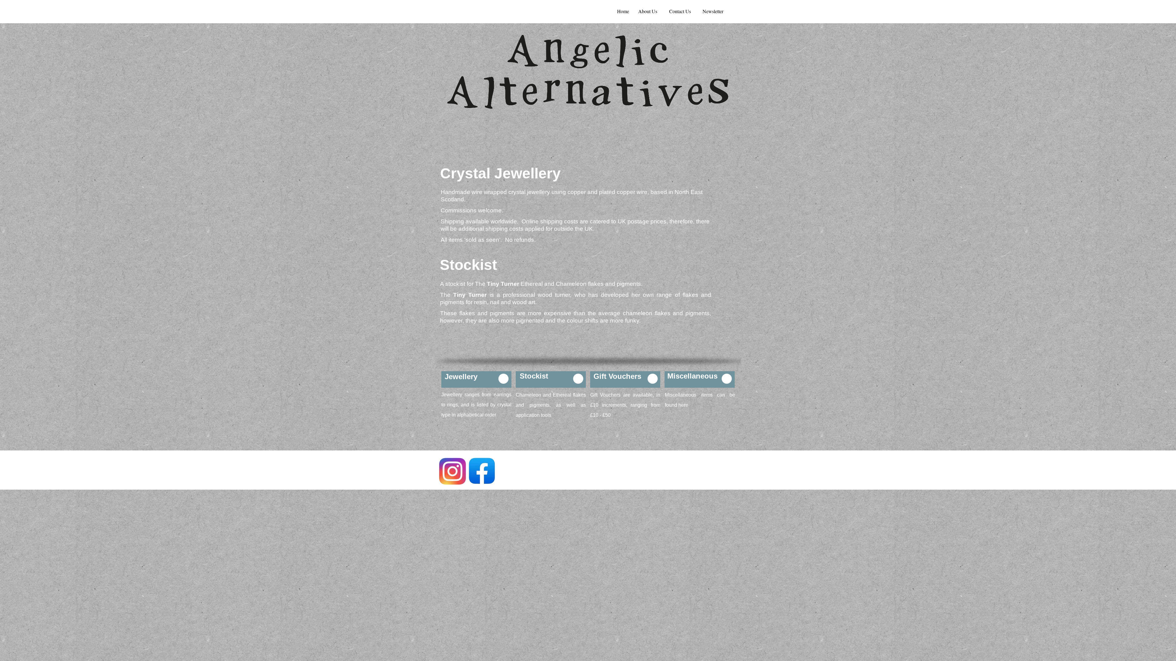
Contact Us (680, 11)
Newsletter (713, 11)
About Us (647, 11)
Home (623, 11)
